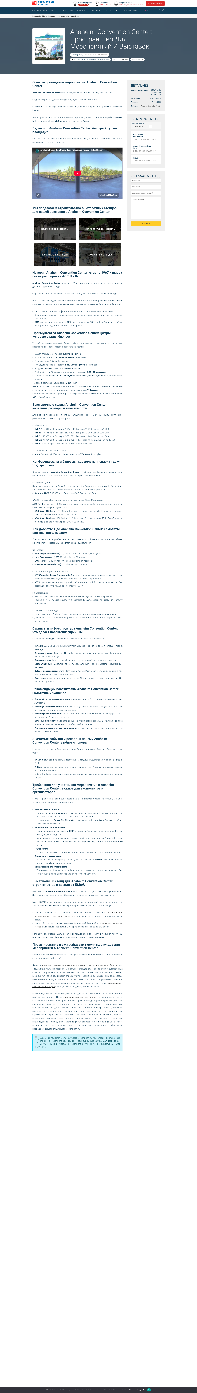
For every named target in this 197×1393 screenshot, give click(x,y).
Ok (149, 1390)
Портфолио (96, 10)
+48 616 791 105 (105, 5)
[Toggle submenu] (59, 10)
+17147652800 (121, 59)
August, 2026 (138, 126)
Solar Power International (138, 135)
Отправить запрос (155, 3)
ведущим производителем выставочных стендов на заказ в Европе (79, 965)
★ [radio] (86, 54)
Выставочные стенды (43, 10)
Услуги (79, 10)
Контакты (110, 10)
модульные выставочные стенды (80, 997)
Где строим (67, 10)
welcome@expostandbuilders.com (131, 5)
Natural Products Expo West (142, 147)
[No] (194, 1390)
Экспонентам (130, 10)
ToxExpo (136, 158)
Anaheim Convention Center (151, 106)
